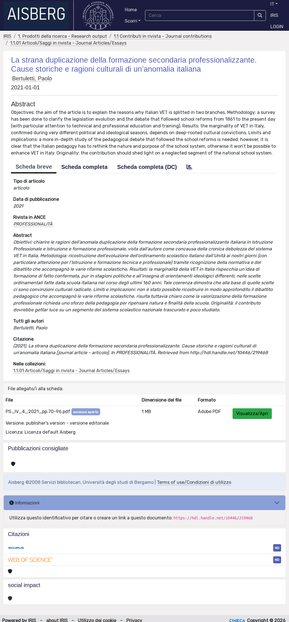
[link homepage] (38, 15)
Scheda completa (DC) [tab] (147, 167)
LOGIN (276, 26)
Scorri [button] (131, 21)
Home (131, 9)
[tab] (189, 167)
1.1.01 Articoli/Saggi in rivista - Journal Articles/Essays (68, 43)
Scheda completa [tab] (84, 167)
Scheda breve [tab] (34, 167)
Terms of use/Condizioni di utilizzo (194, 482)
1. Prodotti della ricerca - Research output (62, 36)
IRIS (274, 15)
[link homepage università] (98, 15)
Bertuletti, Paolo (32, 78)
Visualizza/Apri (252, 413)
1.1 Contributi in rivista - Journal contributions (163, 36)
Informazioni (27, 502)
